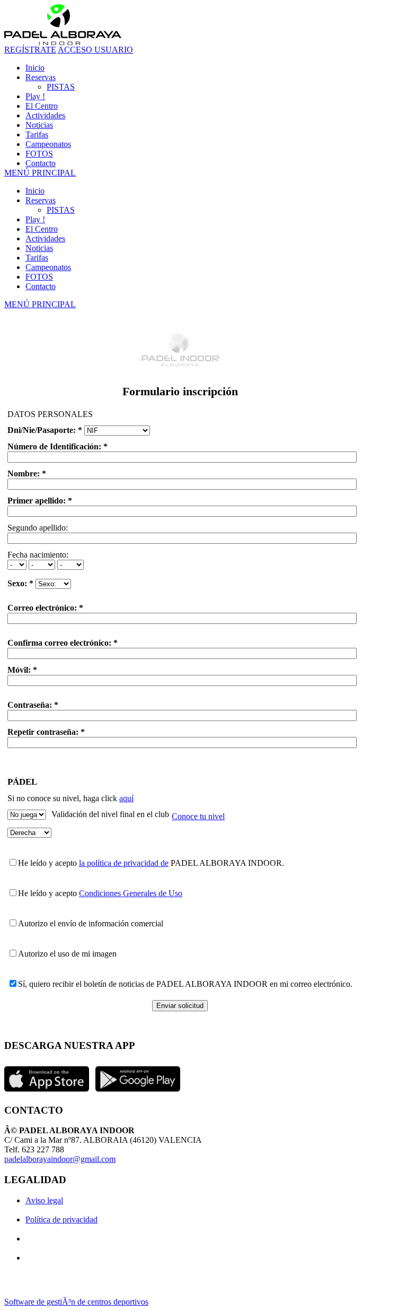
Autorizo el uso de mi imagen (67, 953)
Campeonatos (48, 267)
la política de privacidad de (124, 862)
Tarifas (36, 257)
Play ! (35, 219)
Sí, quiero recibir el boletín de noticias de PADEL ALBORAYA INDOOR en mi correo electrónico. (185, 983)
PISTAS (61, 209)
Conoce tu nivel (198, 816)
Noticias (39, 248)
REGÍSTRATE (30, 49)
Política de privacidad (61, 1219)
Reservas (40, 200)
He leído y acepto (48, 862)
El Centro (41, 228)
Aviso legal (44, 1200)
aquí (126, 798)
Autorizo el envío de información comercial (90, 923)
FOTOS (39, 276)
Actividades (45, 238)
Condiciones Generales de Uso (130, 893)
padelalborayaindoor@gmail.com (60, 1159)
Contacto (40, 286)
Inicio (35, 190)
